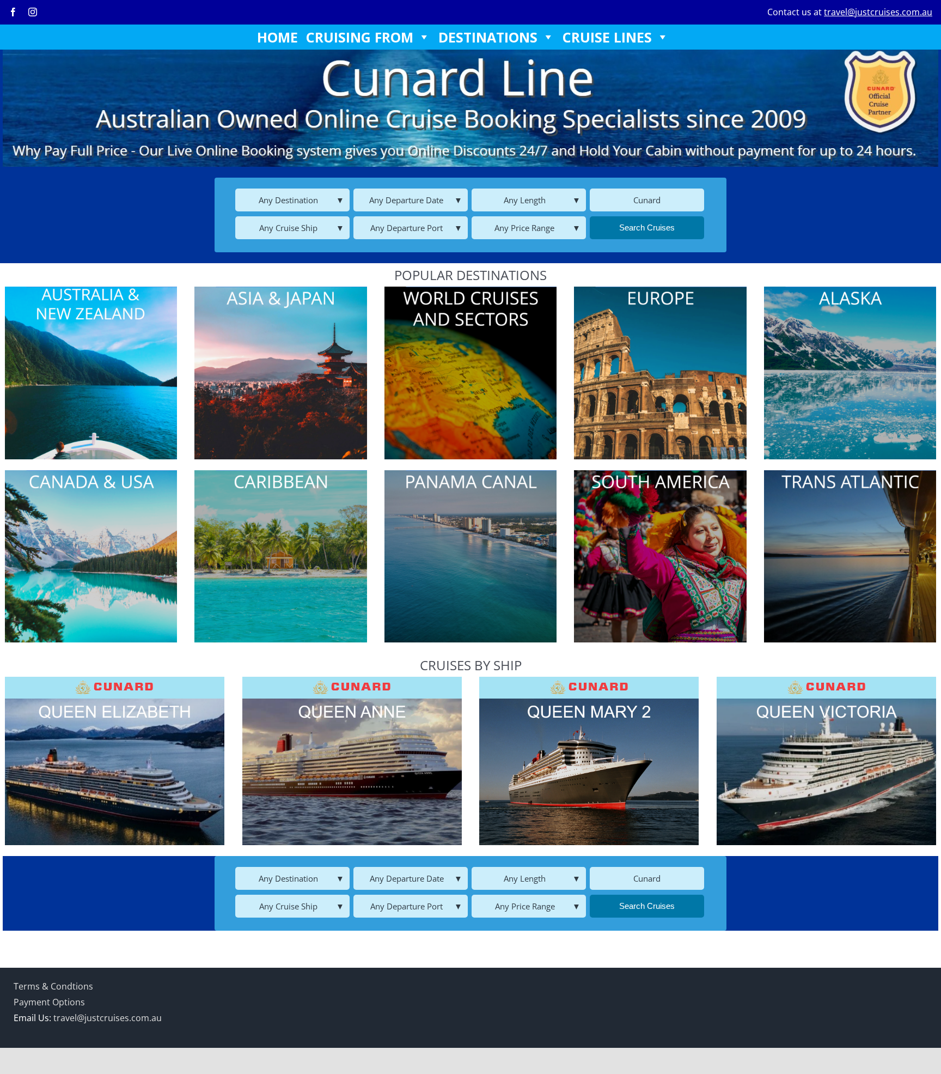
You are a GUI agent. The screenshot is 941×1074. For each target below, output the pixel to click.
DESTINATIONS (487, 37)
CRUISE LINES (607, 37)
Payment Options (49, 1002)
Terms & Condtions (53, 986)
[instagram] (32, 12)
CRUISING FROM (359, 37)
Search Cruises (647, 227)
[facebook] (13, 12)
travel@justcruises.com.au (878, 12)
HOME (277, 37)
